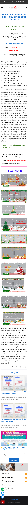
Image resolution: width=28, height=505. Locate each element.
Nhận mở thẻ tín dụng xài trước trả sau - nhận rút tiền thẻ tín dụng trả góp (13, 392)
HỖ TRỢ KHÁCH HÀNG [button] (8, 481)
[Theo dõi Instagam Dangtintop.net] (9, 488)
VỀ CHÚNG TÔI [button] (5, 474)
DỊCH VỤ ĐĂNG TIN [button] (7, 477)
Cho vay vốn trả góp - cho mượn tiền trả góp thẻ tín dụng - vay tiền (13, 420)
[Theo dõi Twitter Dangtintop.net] (5, 488)
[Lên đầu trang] (24, 501)
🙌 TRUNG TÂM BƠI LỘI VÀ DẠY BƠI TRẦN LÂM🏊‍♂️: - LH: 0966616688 (13, 448)
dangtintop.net (17, 502)
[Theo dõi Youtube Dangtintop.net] (12, 488)
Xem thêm (14, 460)
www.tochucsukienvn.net (14, 44)
